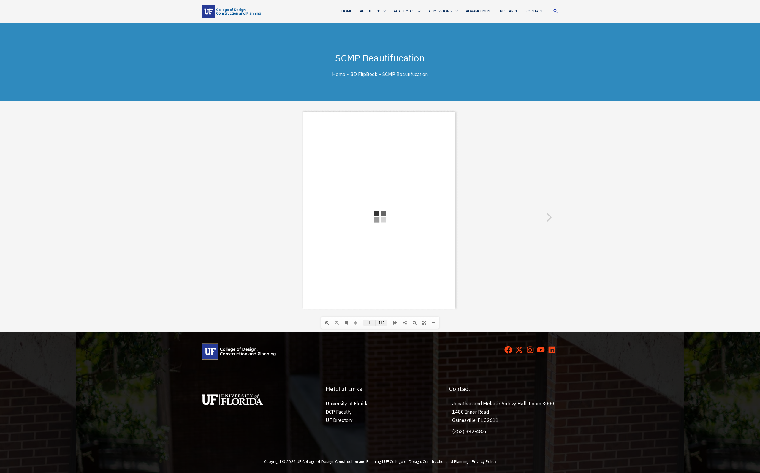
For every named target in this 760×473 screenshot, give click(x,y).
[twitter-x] (520, 350)
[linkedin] (553, 350)
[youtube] (542, 350)
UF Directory (339, 420)
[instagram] (531, 350)
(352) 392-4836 (470, 431)
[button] (383, 11)
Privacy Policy (484, 461)
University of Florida (347, 403)
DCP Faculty (339, 412)
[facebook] (509, 350)
